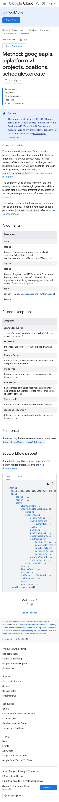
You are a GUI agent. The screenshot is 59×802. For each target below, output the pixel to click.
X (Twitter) (7, 751)
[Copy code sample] (52, 483)
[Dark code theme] (48, 483)
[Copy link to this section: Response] (22, 431)
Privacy (21, 771)
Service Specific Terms (19, 126)
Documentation (18, 30)
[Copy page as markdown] (15, 80)
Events (5, 746)
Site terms (33, 771)
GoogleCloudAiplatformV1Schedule (34, 293)
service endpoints (24, 283)
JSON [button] (19, 476)
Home (5, 30)
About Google (8, 771)
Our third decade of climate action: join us (23, 781)
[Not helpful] (25, 40)
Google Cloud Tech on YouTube (17, 760)
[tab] (8, 476)
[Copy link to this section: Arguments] (24, 226)
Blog (4, 741)
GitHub (5, 709)
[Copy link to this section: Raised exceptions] (36, 312)
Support (6, 686)
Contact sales (8, 668)
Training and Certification (14, 728)
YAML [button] (8, 476)
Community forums (11, 681)
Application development (40, 30)
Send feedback (14, 46)
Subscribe (48, 787)
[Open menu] (5, 3)
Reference (24, 34)
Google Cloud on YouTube (14, 755)
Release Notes (9, 691)
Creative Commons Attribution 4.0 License (37, 625)
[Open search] (37, 3)
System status (9, 696)
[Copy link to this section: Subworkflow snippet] (40, 454)
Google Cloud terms (13, 776)
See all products (10, 654)
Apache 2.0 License (47, 628)
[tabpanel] (29, 536)
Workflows (15, 12)
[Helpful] (21, 40)
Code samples (9, 718)
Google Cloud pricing (12, 658)
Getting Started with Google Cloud (18, 713)
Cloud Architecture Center (14, 723)
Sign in (52, 3)
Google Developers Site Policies (33, 631)
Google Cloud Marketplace (14, 663)
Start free (11, 20)
